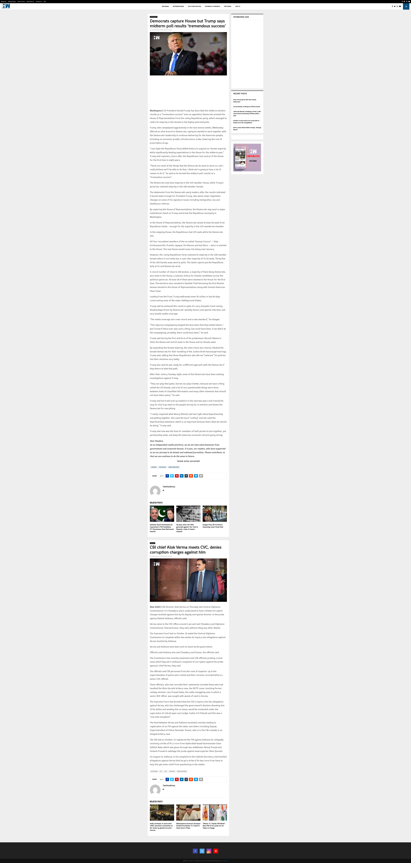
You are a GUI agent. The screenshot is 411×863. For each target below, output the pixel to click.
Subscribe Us (30, 1)
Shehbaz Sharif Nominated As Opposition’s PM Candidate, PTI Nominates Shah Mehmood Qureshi (162, 528)
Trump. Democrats (173, 467)
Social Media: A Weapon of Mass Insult (246, 107)
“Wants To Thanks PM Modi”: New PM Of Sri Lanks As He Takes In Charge (214, 825)
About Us (3, 1)
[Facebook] (393, 6)
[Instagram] (398, 6)
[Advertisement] (188, 94)
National (165, 6)
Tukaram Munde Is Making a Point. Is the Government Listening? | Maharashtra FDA (247, 114)
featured (153, 467)
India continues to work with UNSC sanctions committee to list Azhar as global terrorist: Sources (161, 826)
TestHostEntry (155, 30)
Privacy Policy (12, 1)
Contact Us (39, 1)
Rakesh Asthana (181, 771)
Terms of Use (21, 1)
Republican (162, 467)
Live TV (237, 6)
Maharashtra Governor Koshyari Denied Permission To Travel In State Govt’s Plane (188, 825)
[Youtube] (400, 6)
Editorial (227, 6)
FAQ (45, 1)
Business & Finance (212, 6)
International (178, 6)
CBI (161, 771)
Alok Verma (154, 771)
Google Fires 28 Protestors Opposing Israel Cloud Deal (213, 526)
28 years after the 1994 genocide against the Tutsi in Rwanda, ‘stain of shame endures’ (187, 528)
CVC (166, 771)
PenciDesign (224, 861)
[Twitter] (395, 6)
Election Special (194, 6)
